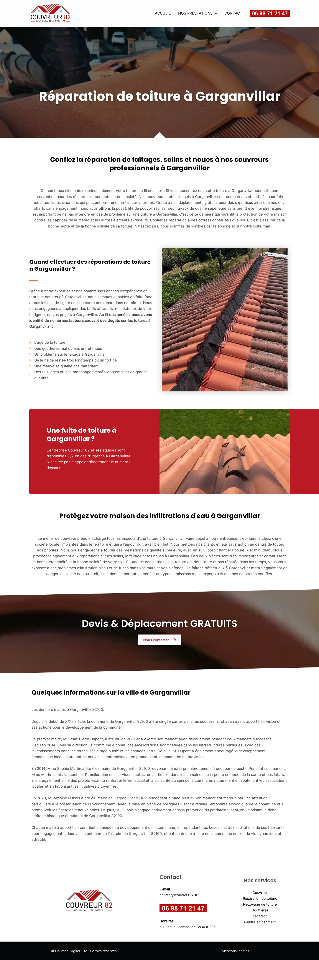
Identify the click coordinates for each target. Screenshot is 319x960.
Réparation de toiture (260, 898)
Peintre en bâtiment (260, 922)
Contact (233, 13)
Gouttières (260, 910)
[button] (215, 13)
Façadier (260, 916)
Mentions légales (235, 951)
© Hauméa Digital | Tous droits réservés (84, 951)
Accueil (163, 13)
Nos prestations (195, 13)
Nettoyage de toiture (260, 904)
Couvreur (260, 892)
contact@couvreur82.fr (178, 895)
